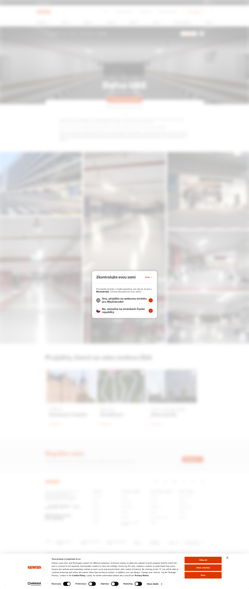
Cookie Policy (78, 575)
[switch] (92, 584)
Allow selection (203, 568)
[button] (124, 300)
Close (147, 277)
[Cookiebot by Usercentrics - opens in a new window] (34, 584)
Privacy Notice (142, 575)
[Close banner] (227, 558)
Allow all (203, 560)
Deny (203, 575)
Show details (153, 584)
